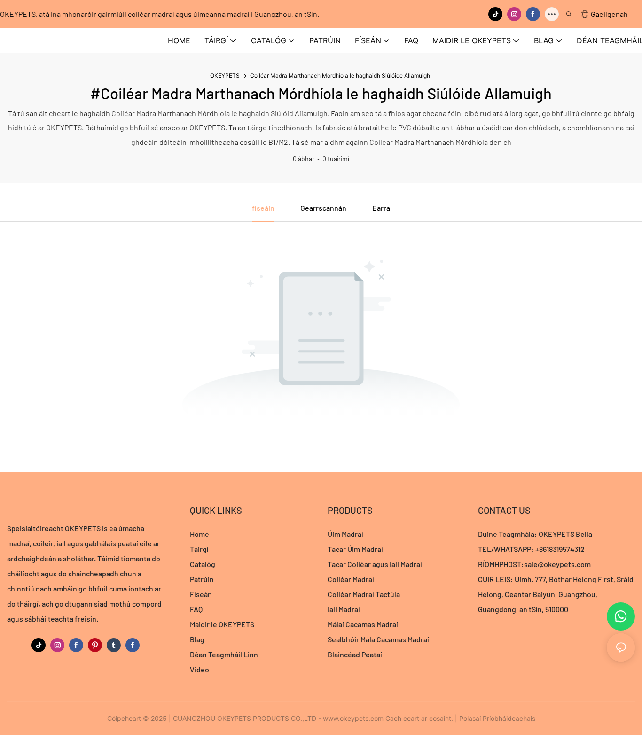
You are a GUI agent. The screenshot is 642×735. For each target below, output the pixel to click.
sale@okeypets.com (557, 563)
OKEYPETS (225, 75)
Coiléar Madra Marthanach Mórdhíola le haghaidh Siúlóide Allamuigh (340, 75)
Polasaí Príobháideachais (497, 718)
